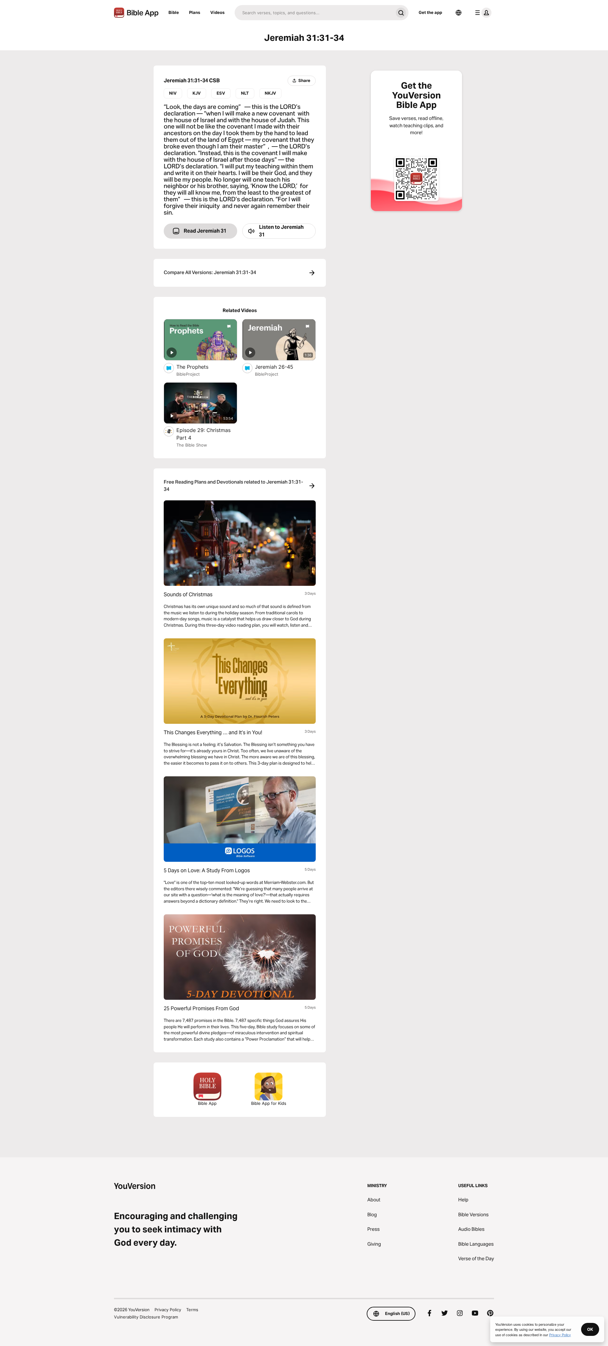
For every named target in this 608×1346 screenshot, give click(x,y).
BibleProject (188, 374)
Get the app (430, 12)
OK (590, 1329)
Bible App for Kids (268, 1103)
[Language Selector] (458, 12)
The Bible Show (191, 445)
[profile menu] (482, 12)
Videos (217, 12)
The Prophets (198, 366)
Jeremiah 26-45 (280, 366)
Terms (192, 1309)
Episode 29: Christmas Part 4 (203, 434)
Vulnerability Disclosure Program (146, 1316)
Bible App (207, 1103)
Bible (173, 12)
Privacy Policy (168, 1309)
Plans (194, 12)
